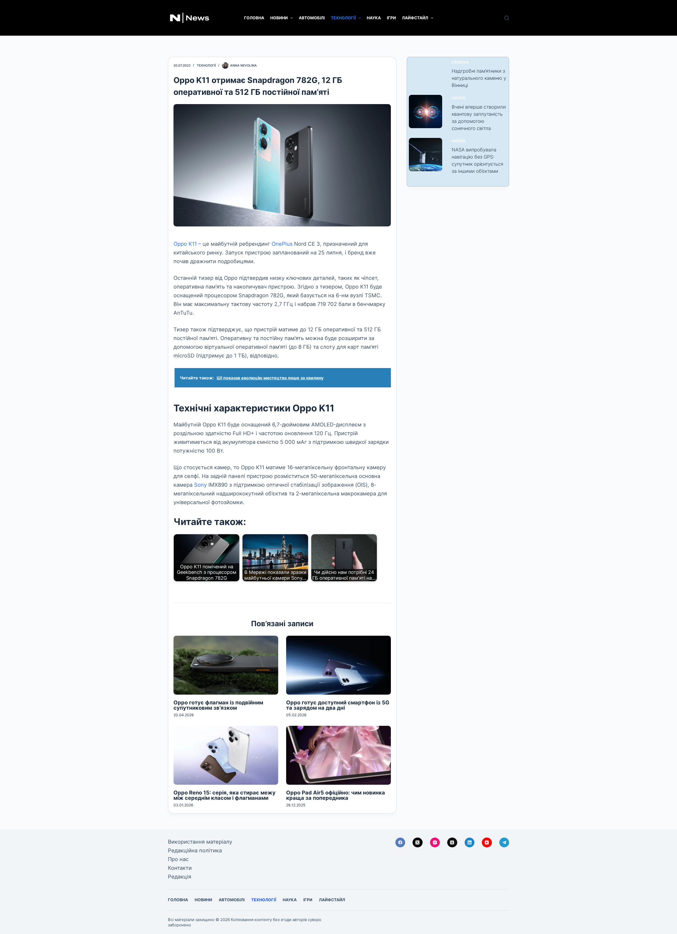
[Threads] (452, 843)
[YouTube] (487, 843)
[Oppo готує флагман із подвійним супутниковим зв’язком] (225, 665)
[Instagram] (435, 843)
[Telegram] (504, 843)
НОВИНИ (279, 17)
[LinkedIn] (470, 843)
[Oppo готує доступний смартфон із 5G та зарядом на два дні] (338, 665)
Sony (200, 485)
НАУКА (374, 17)
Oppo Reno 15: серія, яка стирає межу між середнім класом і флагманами (224, 795)
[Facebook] (400, 843)
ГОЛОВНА (254, 17)
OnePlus (282, 244)
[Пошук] (506, 18)
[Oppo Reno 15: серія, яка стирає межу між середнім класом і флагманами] (225, 755)
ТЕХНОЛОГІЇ (343, 17)
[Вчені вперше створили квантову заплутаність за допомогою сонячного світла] (425, 111)
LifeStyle (460, 61)
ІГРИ (391, 17)
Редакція (179, 876)
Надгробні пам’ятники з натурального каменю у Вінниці (479, 78)
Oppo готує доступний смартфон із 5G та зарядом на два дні (337, 705)
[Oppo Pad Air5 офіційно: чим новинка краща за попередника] (338, 755)
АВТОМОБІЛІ (312, 17)
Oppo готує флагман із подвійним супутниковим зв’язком (218, 705)
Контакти (180, 868)
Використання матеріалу (200, 842)
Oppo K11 (185, 244)
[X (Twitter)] (418, 843)
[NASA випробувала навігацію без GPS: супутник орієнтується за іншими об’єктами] (425, 154)
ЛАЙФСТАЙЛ (415, 17)
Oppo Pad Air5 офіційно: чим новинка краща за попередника (335, 795)
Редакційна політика (195, 850)
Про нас (178, 859)
